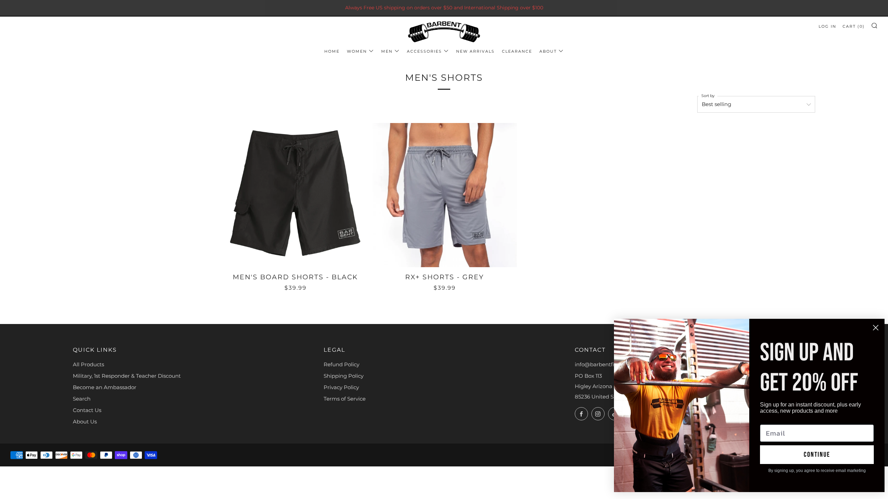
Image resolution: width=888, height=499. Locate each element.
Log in (827, 26)
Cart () (854, 26)
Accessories (424, 51)
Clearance (517, 51)
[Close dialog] (876, 328)
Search (82, 398)
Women (357, 51)
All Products (88, 364)
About (548, 51)
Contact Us (87, 410)
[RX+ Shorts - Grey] (444, 195)
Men (387, 51)
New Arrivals (475, 51)
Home (332, 51)
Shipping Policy (344, 376)
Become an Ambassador (104, 387)
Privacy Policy (341, 387)
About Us (85, 421)
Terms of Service (345, 398)
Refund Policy (341, 364)
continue (817, 454)
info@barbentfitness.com (607, 364)
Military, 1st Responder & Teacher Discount (127, 376)
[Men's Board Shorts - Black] (295, 195)
